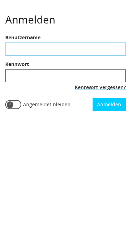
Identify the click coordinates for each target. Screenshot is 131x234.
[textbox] (65, 49)
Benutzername (23, 37)
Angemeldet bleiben (47, 104)
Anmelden (109, 104)
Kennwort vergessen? (100, 87)
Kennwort (17, 64)
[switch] (13, 104)
